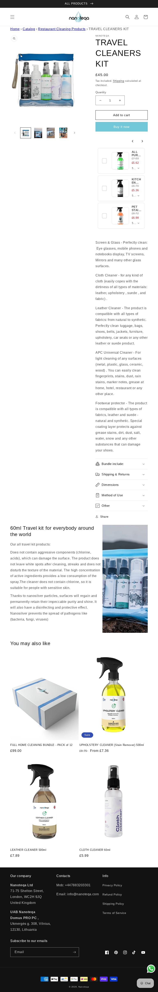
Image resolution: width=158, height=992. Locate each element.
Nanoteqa (83, 987)
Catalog (29, 29)
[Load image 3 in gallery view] (50, 133)
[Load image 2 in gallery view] (38, 133)
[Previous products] (132, 141)
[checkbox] (104, 160)
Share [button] (104, 516)
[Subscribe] (74, 952)
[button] (12, 17)
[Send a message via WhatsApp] (151, 969)
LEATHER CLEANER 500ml (28, 849)
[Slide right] (74, 132)
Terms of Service (114, 913)
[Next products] (142, 141)
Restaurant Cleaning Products (62, 29)
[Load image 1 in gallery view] (25, 133)
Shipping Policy (113, 903)
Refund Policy (112, 894)
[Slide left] (14, 132)
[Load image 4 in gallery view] (63, 133)
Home (15, 29)
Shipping (118, 81)
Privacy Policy (112, 885)
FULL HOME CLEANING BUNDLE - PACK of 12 (41, 745)
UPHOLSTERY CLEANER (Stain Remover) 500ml (111, 745)
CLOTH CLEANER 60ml (94, 849)
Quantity (100, 92)
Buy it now (122, 126)
